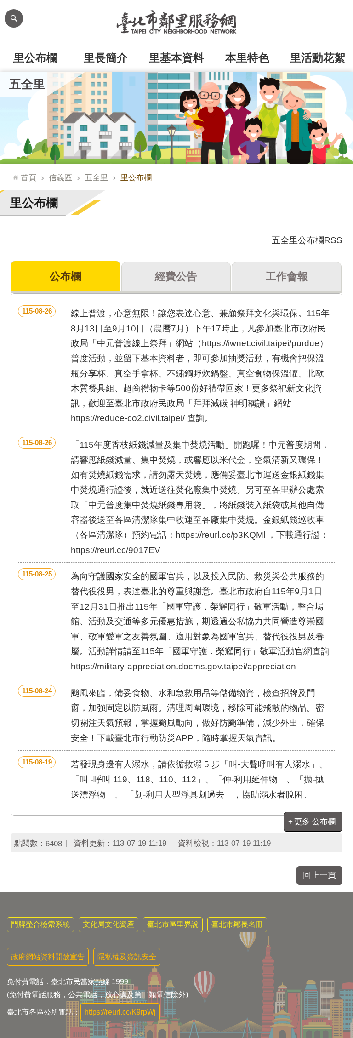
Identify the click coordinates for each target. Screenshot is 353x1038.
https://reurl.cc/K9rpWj (120, 1012)
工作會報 (287, 276)
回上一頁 (319, 875)
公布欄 (65, 276)
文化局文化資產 (108, 924)
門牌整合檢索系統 (40, 924)
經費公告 (176, 276)
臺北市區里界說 (173, 924)
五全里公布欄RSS (307, 240)
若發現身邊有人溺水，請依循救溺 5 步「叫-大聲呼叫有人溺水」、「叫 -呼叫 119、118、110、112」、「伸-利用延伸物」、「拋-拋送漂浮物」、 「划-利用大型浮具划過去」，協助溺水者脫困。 (175, 778)
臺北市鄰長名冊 (237, 924)
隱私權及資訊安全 (126, 957)
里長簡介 (106, 57)
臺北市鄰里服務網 (176, 22)
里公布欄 (35, 57)
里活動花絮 (317, 57)
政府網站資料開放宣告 (48, 957)
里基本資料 (176, 57)
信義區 (60, 177)
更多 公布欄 (315, 821)
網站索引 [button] (14, 18)
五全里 (96, 177)
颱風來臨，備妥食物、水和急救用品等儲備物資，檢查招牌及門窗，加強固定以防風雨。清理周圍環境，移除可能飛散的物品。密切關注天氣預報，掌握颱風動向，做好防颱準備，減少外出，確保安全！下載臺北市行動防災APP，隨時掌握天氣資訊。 (173, 715)
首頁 (28, 177)
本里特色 (247, 57)
